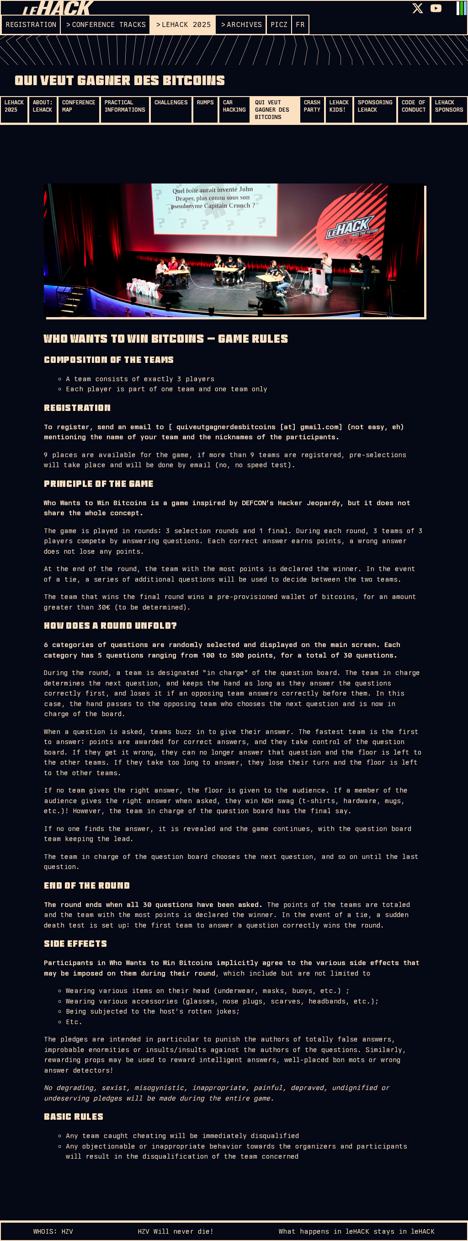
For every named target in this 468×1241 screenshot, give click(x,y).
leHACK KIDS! (339, 106)
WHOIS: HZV (53, 1231)
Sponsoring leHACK (375, 106)
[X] (417, 8)
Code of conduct (414, 106)
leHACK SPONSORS (449, 106)
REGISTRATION (30, 24)
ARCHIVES (244, 24)
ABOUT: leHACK (43, 106)
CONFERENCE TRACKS (109, 24)
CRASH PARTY (312, 106)
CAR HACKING (234, 106)
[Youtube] (436, 8)
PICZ (279, 24)
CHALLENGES (171, 102)
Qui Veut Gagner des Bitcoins (272, 109)
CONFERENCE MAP (79, 106)
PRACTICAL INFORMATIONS (125, 106)
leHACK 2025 (186, 24)
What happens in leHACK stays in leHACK (357, 1231)
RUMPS (205, 102)
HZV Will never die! (176, 1231)
